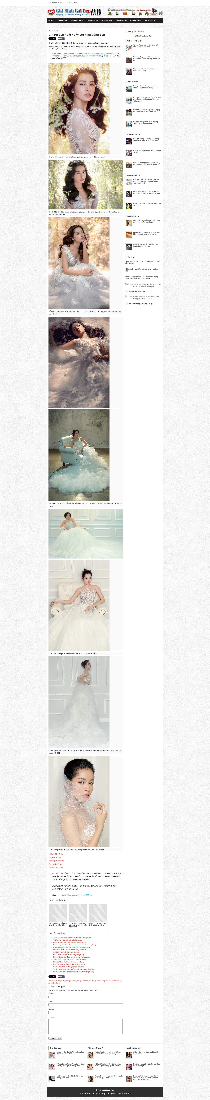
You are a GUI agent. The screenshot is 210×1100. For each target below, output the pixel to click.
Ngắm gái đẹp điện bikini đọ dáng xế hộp (147, 151)
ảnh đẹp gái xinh (94, 981)
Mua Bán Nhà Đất (137, 292)
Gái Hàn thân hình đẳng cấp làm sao (66, 952)
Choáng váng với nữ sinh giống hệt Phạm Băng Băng (72, 947)
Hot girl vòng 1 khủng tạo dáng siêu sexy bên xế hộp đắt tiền (146, 139)
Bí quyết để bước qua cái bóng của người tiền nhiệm (142, 262)
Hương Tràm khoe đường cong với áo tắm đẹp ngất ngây (73, 972)
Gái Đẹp (51, 20)
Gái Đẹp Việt (63, 20)
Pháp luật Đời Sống (56, 854)
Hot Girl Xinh (107, 20)
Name (51, 993)
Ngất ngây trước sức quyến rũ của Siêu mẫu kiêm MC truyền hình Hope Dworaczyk (145, 1077)
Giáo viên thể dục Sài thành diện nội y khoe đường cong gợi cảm (147, 192)
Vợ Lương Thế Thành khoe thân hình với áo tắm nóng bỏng (74, 945)
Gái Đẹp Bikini (135, 20)
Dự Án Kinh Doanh (55, 864)
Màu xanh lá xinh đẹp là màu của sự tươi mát (69, 950)
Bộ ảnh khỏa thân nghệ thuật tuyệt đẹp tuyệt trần (145, 245)
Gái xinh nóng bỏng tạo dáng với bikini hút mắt (69, 942)
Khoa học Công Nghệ (56, 861)
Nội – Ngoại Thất (55, 857)
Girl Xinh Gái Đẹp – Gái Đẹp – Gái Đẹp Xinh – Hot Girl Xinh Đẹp (107, 1094)
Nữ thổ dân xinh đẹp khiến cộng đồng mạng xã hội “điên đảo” (146, 110)
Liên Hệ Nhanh (71, 3)
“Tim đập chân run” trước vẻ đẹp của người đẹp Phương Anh (70, 1065)
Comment (51, 1017)
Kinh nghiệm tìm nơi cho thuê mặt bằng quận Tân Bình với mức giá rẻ (141, 277)
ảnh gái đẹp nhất (82, 981)
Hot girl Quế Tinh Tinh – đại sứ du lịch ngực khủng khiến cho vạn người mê (146, 181)
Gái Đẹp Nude (121, 20)
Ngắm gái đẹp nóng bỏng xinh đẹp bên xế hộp (146, 69)
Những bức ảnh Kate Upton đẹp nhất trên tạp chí (146, 1065)
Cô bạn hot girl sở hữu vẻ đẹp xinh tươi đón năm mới (145, 122)
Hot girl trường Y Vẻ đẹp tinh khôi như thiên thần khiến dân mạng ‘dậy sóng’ (147, 99)
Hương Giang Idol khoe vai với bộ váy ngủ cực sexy (72, 957)
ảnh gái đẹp (61, 981)
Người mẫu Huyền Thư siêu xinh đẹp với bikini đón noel (70, 1053)
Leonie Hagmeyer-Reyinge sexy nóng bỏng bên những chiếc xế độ (146, 58)
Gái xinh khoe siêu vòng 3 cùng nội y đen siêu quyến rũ (146, 221)
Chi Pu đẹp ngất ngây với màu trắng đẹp (67, 940)
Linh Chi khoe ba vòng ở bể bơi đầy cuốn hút (69, 964)
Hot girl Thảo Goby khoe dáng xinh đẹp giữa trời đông (145, 86)
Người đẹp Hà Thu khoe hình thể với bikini (147, 204)
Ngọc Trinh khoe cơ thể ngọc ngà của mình (68, 967)
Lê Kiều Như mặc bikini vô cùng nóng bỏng (68, 955)
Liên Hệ (51, 25)
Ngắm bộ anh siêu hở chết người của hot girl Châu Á (109, 1077)
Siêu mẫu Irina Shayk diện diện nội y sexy (146, 1053)
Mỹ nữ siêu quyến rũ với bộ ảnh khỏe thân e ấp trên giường (146, 233)
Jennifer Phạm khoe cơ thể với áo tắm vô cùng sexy (72, 937)
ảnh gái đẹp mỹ (71, 981)
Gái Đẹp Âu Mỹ (92, 20)
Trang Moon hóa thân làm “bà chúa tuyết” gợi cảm (145, 46)
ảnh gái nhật (52, 981)
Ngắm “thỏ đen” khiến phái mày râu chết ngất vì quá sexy (108, 1053)
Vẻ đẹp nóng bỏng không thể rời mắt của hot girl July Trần (73, 969)
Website (51, 1009)
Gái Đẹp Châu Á (77, 20)
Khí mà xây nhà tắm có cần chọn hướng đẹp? (141, 270)
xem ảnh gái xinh (54, 983)
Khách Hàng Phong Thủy (140, 304)
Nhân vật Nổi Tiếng (56, 868)
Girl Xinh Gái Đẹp (55, 3)
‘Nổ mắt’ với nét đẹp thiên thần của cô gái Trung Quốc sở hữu (108, 1065)
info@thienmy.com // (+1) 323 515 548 (77, 895)
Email (50, 1001)
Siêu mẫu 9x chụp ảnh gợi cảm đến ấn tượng (69, 959)
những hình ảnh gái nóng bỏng (111, 981)
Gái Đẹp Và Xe (150, 20)
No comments (53, 31)
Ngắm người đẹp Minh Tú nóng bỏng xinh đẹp (70, 1077)
